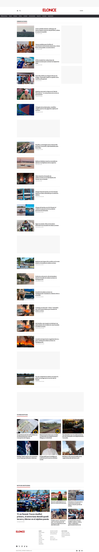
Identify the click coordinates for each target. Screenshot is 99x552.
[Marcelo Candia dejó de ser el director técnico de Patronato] (59, 495)
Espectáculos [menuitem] (50, 16)
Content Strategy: (76, 551)
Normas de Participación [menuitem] (66, 535)
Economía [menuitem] (44, 16)
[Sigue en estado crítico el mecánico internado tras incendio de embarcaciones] (25, 225)
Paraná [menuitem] (10, 16)
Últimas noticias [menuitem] (4, 16)
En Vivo (81, 10)
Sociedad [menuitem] (25, 16)
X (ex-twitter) (19, 546)
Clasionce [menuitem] (52, 536)
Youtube (26, 546)
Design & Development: (81, 551)
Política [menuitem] (20, 16)
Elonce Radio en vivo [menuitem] (53, 539)
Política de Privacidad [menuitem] (65, 532)
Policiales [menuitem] (15, 16)
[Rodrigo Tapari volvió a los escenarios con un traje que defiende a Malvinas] (27, 448)
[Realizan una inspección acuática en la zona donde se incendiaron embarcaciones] (25, 263)
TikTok (24, 546)
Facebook (17, 546)
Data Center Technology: (79, 551)
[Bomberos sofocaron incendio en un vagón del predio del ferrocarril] (73, 448)
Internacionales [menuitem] (32, 16)
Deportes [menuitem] (39, 16)
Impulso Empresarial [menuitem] (53, 532)
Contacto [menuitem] (63, 536)
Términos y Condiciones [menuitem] (66, 533)
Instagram (22, 546)
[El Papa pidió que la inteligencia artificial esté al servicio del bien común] (50, 448)
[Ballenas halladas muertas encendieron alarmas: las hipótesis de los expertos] (25, 163)
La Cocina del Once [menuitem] (53, 533)
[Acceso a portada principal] (49, 10)
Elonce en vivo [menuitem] (52, 538)
